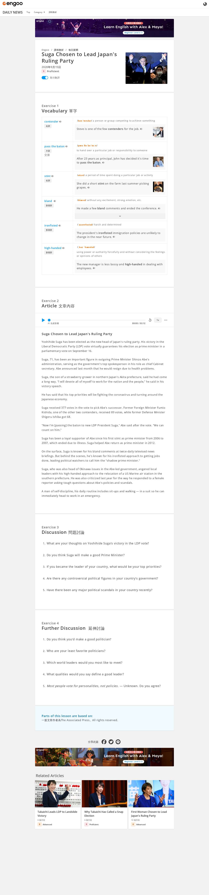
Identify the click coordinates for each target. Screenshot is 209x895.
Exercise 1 (50, 106)
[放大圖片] (146, 68)
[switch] (45, 77)
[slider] (49, 320)
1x (158, 320)
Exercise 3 (50, 527)
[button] (120, 216)
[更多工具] (165, 320)
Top (28, 12)
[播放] (43, 320)
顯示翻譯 (55, 77)
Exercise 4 (50, 623)
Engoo (45, 49)
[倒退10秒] (150, 320)
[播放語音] (60, 122)
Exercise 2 (50, 301)
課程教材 (53, 12)
